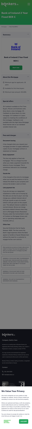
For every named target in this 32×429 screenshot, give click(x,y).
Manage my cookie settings (7, 421)
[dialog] (16, 214)
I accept (23, 421)
